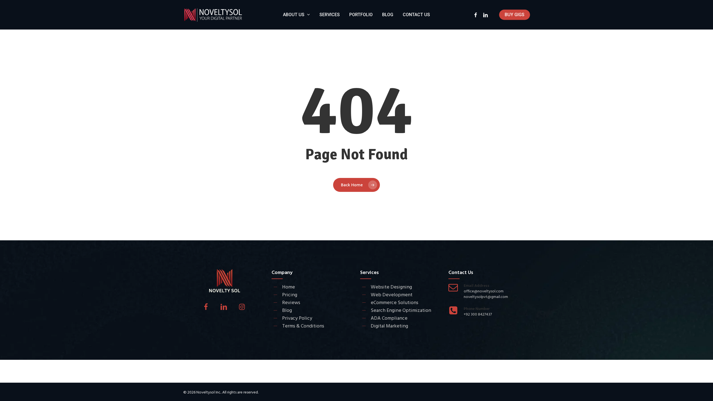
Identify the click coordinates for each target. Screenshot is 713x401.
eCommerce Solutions (394, 302)
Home (288, 286)
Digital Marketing (389, 325)
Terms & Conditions (303, 325)
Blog (287, 310)
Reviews (291, 302)
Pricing (289, 294)
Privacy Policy (297, 318)
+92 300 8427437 (478, 314)
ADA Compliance (389, 318)
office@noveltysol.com (484, 291)
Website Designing (391, 286)
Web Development (391, 294)
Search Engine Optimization (401, 310)
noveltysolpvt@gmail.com (486, 297)
